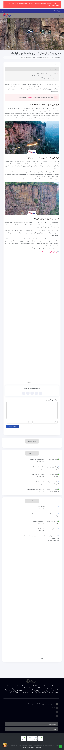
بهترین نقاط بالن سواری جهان (38, 474)
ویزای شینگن (31, 97)
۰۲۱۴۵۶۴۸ (52, 708)
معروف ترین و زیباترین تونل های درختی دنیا (35, 489)
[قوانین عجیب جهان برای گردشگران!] (52, 460)
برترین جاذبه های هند (40, 528)
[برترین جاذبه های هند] (52, 530)
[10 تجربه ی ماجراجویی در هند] (52, 522)
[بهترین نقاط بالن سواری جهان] (52, 475)
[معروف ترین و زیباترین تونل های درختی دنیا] (52, 490)
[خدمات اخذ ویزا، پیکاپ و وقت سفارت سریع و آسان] (7, 15)
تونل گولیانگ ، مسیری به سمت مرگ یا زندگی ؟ (44, 75)
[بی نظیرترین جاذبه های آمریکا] (52, 515)
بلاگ (52, 57)
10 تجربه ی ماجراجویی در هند (38, 521)
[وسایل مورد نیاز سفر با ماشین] (52, 468)
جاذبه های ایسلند (41, 506)
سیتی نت (24, 747)
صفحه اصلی (57, 57)
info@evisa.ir (52, 716)
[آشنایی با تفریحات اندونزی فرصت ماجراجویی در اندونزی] (52, 597)
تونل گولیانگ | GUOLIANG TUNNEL (46, 73)
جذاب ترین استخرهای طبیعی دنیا (37, 481)
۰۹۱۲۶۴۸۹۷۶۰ (51, 712)
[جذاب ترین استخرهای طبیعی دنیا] (52, 483)
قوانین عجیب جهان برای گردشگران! (37, 459)
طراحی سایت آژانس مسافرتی (35, 747)
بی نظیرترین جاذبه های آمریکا (38, 513)
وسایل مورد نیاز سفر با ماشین (38, 466)
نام (55, 422)
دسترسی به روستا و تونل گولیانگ (47, 77)
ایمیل (29, 422)
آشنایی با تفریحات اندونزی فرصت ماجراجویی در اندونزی (32, 535)
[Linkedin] (31, 696)
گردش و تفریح (46, 57)
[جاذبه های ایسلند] (52, 508)
